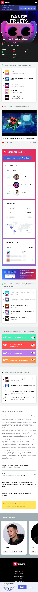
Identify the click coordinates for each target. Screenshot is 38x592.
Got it (22, 587)
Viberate (7, 2)
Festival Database (19, 579)
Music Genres (19, 571)
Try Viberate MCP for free (27, 8)
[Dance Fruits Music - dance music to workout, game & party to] (7, 293)
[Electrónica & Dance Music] (7, 306)
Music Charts (19, 573)
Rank (8, 170)
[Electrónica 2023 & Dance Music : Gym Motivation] (7, 312)
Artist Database (19, 576)
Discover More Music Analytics (17, 158)
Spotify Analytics (19, 581)
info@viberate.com (8, 506)
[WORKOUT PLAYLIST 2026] (7, 318)
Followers (31, 247)
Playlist (9, 247)
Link (22, 252)
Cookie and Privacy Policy (9, 590)
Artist (14, 170)
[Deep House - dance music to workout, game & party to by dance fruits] (7, 300)
